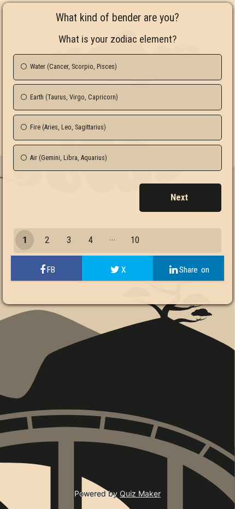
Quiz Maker (140, 493)
